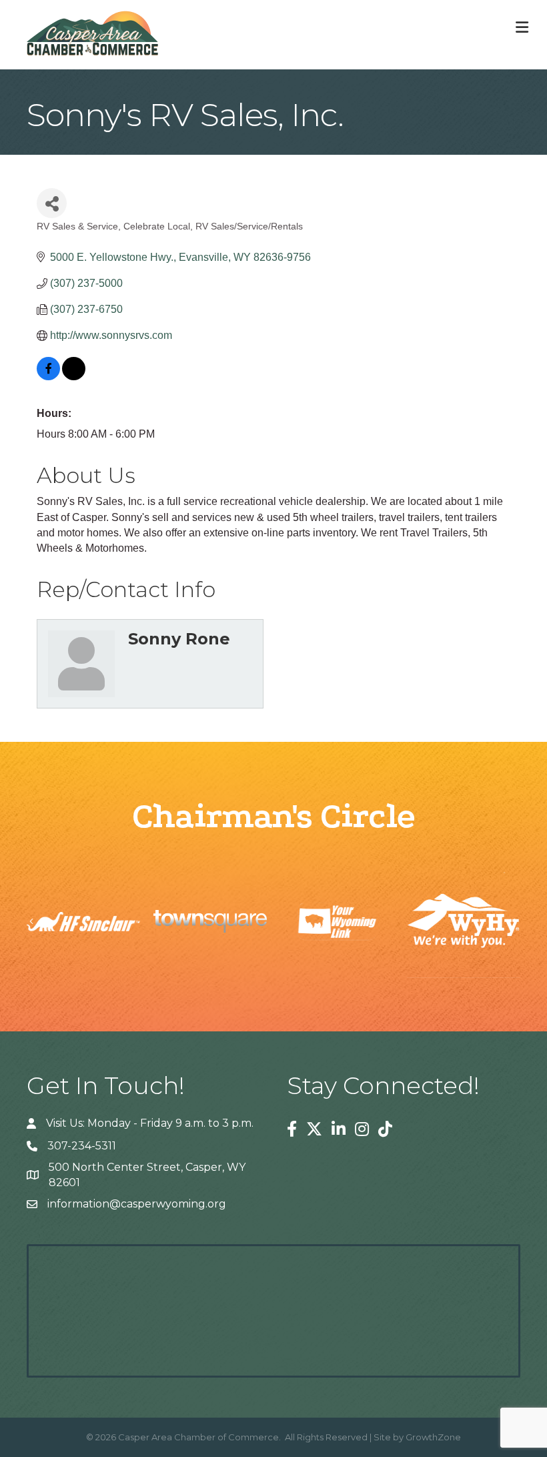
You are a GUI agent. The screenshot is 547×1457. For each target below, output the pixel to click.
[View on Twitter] (73, 376)
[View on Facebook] (48, 376)
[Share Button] (52, 203)
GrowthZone (433, 1437)
